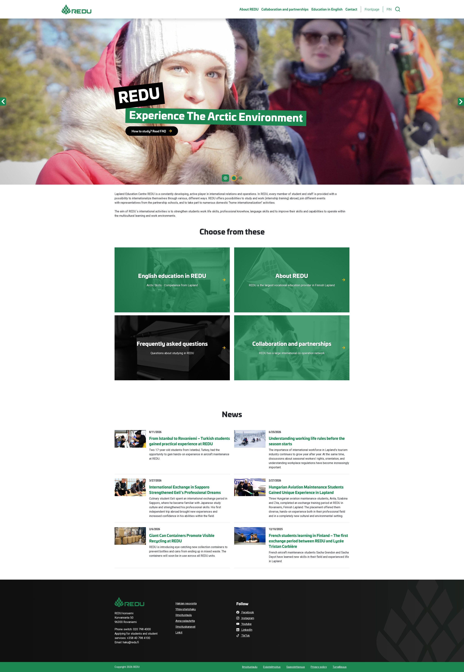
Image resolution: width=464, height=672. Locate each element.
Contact (351, 9)
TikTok (245, 635)
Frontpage (372, 9)
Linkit (178, 632)
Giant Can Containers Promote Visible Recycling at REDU (181, 538)
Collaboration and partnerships (284, 9)
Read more (172, 284)
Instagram (247, 618)
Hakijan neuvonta (186, 603)
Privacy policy (319, 667)
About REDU (248, 9)
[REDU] (240, 178)
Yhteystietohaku (185, 609)
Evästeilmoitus (272, 667)
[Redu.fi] (129, 602)
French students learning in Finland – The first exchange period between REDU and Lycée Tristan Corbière (308, 541)
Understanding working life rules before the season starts (307, 440)
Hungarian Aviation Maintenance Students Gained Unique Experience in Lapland (306, 489)
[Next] (429, 102)
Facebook (247, 612)
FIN (389, 9)
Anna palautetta (185, 621)
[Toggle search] (397, 9)
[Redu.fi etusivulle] (76, 9)
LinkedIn (246, 630)
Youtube (246, 624)
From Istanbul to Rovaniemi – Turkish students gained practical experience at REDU (189, 440)
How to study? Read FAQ (149, 131)
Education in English (327, 9)
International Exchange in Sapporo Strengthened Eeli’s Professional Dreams (185, 489)
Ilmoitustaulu (183, 615)
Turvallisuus (340, 667)
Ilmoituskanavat (185, 626)
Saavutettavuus (295, 667)
